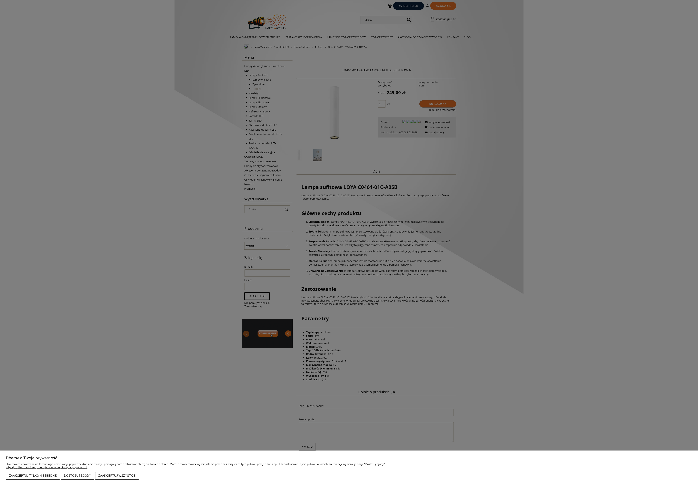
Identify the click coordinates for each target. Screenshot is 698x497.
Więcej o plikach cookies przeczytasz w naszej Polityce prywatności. (46, 467)
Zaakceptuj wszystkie (117, 475)
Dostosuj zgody (77, 475)
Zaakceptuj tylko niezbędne (33, 475)
